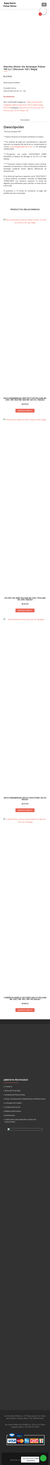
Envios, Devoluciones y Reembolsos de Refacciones (25, 1099)
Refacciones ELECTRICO (22, 105)
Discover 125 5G (26, 107)
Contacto (8, 1086)
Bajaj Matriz (10, 3)
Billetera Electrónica (13, 1111)
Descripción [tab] (25, 120)
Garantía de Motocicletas (15, 1094)
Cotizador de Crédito (13, 1103)
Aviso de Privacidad (12, 1090)
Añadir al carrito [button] (25, 410)
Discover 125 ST (12, 110)
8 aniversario (10, 1115)
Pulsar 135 (24, 110)
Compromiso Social (12, 1107)
